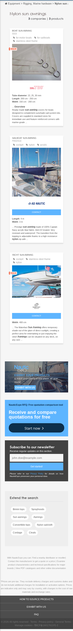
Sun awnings (20, 517)
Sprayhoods (37, 509)
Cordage (17, 532)
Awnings (38, 517)
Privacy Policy (36, 474)
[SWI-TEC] (36, 87)
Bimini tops (19, 509)
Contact (36, 212)
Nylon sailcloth (45, 525)
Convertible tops (21, 525)
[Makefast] (36, 305)
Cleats (32, 532)
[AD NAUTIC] (36, 202)
